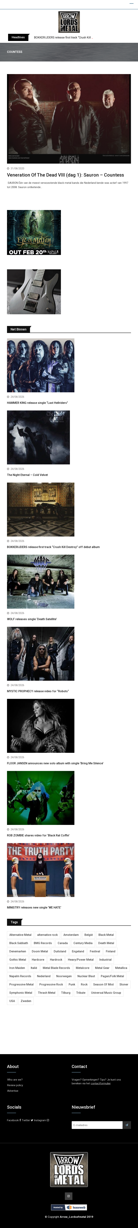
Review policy (15, 1085)
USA (12, 1001)
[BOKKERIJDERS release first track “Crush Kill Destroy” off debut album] (69, 510)
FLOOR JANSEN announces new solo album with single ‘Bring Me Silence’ (55, 763)
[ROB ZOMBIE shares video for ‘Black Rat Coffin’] (69, 798)
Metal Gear (102, 968)
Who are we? (15, 1079)
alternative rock (47, 935)
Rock (84, 984)
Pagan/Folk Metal (112, 976)
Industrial (105, 959)
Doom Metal (40, 951)
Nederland (43, 976)
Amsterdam (71, 935)
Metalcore (82, 968)
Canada (63, 943)
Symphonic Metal (20, 992)
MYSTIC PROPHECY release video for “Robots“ (38, 691)
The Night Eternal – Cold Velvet (27, 475)
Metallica (121, 968)
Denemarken (17, 951)
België (88, 935)
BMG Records (43, 943)
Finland (110, 951)
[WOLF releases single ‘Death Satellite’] (69, 582)
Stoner (123, 984)
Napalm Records (20, 976)
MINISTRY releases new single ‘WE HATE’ (34, 907)
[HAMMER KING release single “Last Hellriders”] (69, 365)
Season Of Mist (103, 984)
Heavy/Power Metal (81, 959)
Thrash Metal (46, 992)
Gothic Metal (17, 959)
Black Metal (106, 935)
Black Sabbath (18, 943)
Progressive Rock (51, 984)
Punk (72, 984)
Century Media (83, 943)
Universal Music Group (106, 992)
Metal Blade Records (56, 968)
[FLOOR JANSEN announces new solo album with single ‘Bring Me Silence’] (69, 726)
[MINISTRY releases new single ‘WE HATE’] (69, 870)
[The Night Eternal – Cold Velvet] (69, 437)
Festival (95, 951)
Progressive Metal (21, 984)
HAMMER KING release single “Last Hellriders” (37, 403)
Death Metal (106, 943)
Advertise (12, 1090)
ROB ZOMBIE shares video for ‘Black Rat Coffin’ (38, 835)
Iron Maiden (17, 968)
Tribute (80, 992)
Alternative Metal (20, 935)
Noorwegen (64, 976)
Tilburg (65, 992)
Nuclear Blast (86, 976)
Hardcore (38, 959)
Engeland (78, 951)
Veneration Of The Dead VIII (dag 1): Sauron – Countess (65, 175)
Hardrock (56, 959)
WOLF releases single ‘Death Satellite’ (32, 619)
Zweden (26, 1001)
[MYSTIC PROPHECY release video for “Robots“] (69, 654)
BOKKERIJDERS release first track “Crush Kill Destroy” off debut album (78, 37)
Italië (34, 968)
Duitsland (60, 951)
